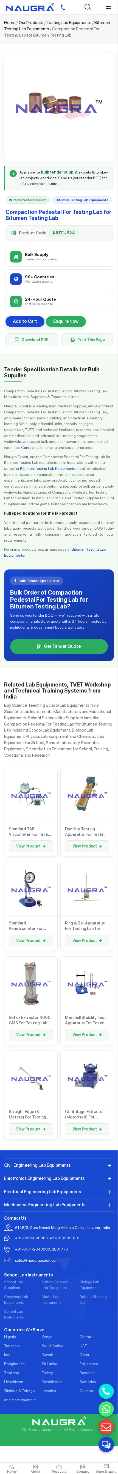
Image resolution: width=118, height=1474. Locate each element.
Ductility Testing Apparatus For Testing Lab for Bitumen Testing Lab (86, 831)
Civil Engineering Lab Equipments (37, 1165)
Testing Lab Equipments (68, 22)
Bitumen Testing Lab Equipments (47, 468)
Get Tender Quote (62, 646)
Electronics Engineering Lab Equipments (44, 1178)
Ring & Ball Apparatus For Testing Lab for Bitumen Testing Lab (85, 926)
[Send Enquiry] (106, 1426)
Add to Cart (25, 321)
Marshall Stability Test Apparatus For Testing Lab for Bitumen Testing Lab (86, 1020)
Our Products (31, 22)
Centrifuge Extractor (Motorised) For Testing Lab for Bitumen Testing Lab (84, 1114)
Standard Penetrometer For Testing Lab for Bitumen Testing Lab (28, 926)
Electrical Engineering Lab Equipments (42, 1191)
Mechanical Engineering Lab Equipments (44, 1204)
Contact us (30, 447)
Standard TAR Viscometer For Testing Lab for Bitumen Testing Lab (31, 831)
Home (10, 22)
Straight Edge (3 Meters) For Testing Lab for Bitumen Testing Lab (27, 1114)
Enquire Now (65, 321)
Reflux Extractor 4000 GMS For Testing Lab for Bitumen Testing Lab (29, 1020)
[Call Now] (106, 1391)
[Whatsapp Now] (106, 1409)
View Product (28, 846)
